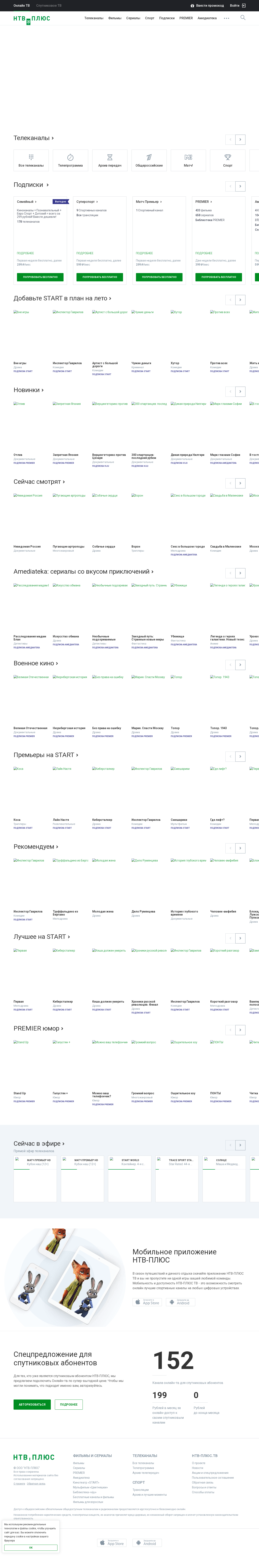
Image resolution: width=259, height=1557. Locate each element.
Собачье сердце (103, 546)
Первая (19, 1001)
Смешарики (179, 819)
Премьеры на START (44, 755)
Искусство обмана (66, 636)
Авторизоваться (32, 1404)
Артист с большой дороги (105, 365)
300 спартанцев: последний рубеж (144, 456)
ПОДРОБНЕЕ (25, 253)
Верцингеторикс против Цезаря (109, 456)
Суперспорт (85, 202)
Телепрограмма (143, 1468)
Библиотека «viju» (85, 1492)
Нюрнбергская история (69, 728)
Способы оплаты (203, 1492)
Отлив (18, 454)
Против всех (218, 363)
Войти (234, 5)
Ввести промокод (210, 5)
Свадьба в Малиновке (225, 546)
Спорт (149, 18)
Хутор (175, 363)
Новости (197, 1468)
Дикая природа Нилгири (187, 454)
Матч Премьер (147, 202)
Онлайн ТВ (22, 5)
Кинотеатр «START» (86, 1482)
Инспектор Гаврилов (67, 363)
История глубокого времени (185, 913)
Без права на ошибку (106, 728)
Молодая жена (103, 911)
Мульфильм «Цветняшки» (90, 1487)
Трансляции (141, 1489)
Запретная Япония (65, 454)
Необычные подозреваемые (104, 638)
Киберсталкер (102, 819)
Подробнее (68, 1404)
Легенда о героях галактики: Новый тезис (227, 638)
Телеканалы (93, 18)
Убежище (177, 636)
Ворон (136, 546)
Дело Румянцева (143, 911)
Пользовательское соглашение (213, 1477)
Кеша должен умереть (108, 1001)
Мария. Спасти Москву (147, 728)
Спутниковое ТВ (49, 5)
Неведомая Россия (27, 546)
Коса (17, 819)
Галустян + (60, 1093)
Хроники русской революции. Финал (145, 1003)
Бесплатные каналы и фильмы (93, 1497)
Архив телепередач (146, 1472)
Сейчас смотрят (37, 481)
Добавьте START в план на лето (60, 298)
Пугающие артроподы (68, 546)
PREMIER (186, 18)
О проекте (19, 1483)
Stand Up (20, 1093)
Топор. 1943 (218, 728)
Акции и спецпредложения (210, 1472)
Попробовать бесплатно (40, 277)
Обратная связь (36, 1483)
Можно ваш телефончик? (101, 1095)
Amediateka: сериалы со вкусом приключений (82, 571)
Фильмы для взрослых (88, 1502)
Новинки (27, 390)
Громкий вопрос (143, 1093)
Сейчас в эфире (37, 1143)
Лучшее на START (40, 936)
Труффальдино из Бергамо (66, 913)
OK (31, 1547)
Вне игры (20, 363)
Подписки (29, 184)
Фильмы (114, 18)
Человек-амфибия (223, 911)
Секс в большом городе (188, 546)
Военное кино (34, 663)
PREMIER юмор (36, 1028)
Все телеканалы (143, 1463)
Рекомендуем (34, 846)
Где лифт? (217, 819)
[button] (230, 140)
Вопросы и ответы (204, 1487)
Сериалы (133, 18)
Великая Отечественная (30, 728)
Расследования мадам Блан (30, 638)
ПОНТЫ (215, 1093)
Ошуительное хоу (183, 1093)
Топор (175, 728)
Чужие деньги (141, 363)
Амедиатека (207, 18)
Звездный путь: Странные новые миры (148, 638)
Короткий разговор (224, 1001)
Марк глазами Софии (225, 454)
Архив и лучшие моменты (150, 1494)
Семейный (25, 202)
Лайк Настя (61, 819)
